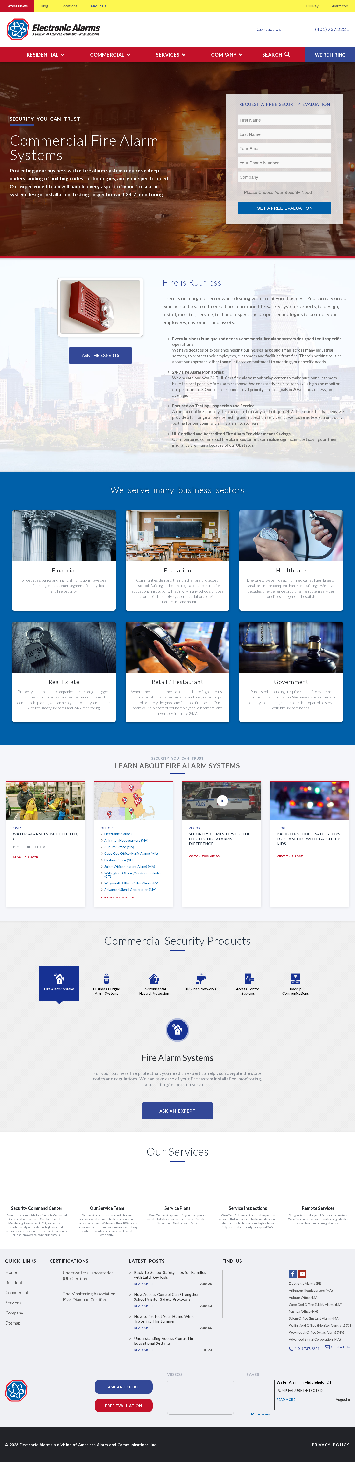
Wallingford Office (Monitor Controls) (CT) (132, 874)
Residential (16, 1282)
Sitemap (13, 1323)
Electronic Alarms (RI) (120, 834)
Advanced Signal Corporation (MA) (130, 889)
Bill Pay (312, 6)
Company (14, 1312)
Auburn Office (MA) (119, 847)
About (98, 6)
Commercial (16, 1292)
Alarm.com (340, 6)
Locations (69, 6)
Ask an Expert (123, 1386)
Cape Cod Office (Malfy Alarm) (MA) (131, 853)
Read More (286, 1400)
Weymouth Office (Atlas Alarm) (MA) (132, 883)
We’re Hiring (330, 55)
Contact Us (268, 29)
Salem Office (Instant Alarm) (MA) (129, 866)
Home (11, 1272)
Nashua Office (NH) (119, 860)
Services (13, 1302)
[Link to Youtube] (302, 1274)
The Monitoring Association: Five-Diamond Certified (90, 1296)
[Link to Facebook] (293, 1274)
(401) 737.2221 (332, 29)
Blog (44, 6)
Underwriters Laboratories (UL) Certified (88, 1275)
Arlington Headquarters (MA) (126, 840)
